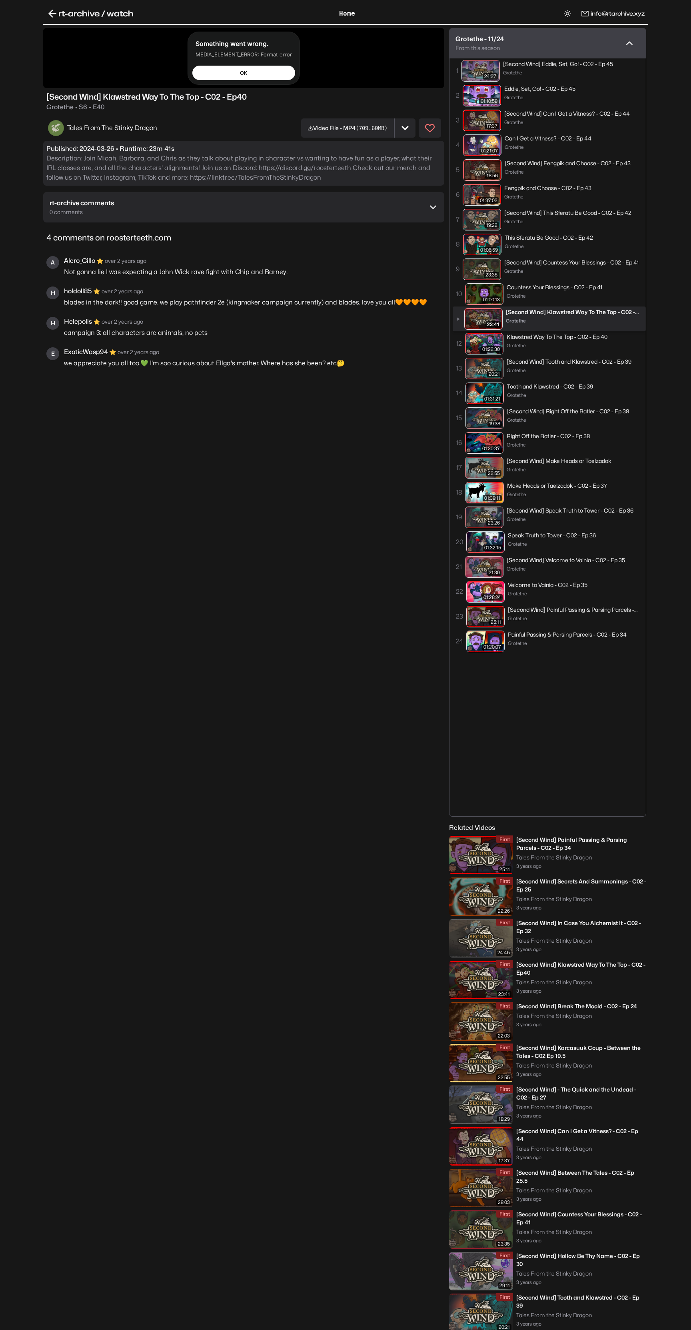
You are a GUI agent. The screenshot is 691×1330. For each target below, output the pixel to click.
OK (244, 72)
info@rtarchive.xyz (618, 13)
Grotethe (75, 107)
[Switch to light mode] (567, 13)
